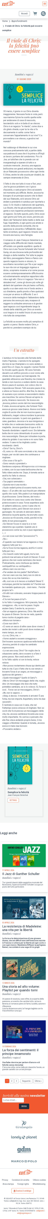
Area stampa (8, 1184)
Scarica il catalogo (23, 1191)
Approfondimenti (19, 21)
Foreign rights (23, 1184)
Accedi (24, 13)
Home (5, 21)
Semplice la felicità (18, 792)
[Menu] (44, 3)
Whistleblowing (39, 1184)
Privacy (5, 1180)
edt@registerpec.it (24, 1213)
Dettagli (13, 800)
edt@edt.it (40, 1211)
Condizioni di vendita (20, 1180)
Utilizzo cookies (39, 1180)
